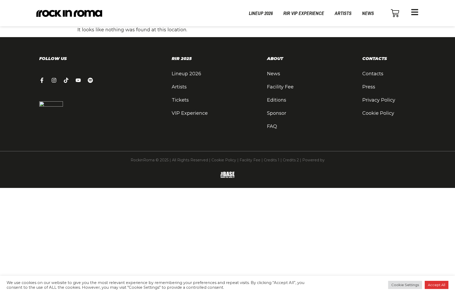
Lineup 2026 (261, 13)
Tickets (180, 100)
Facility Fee (280, 87)
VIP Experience (190, 113)
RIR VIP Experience (303, 13)
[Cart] (394, 13)
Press (368, 87)
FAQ (272, 126)
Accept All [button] (436, 285)
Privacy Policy (378, 100)
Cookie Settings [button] (405, 285)
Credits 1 (271, 160)
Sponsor (276, 113)
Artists (343, 13)
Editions (276, 100)
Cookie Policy (378, 113)
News (368, 13)
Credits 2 (291, 160)
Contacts (372, 74)
